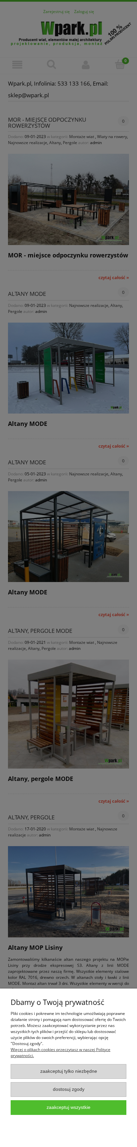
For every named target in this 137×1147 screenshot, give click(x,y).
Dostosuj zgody (68, 1089)
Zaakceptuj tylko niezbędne (68, 1071)
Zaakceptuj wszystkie (68, 1107)
